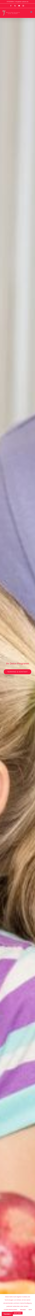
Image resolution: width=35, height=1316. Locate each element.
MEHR (30, 1310)
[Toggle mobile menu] (31, 12)
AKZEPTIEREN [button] (17, 1313)
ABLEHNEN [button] (23, 1310)
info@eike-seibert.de (21, 2)
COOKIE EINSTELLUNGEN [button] (10, 1310)
